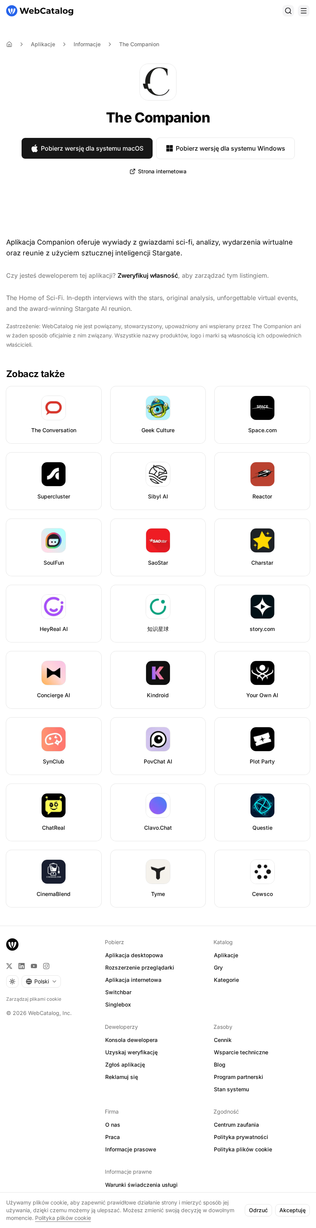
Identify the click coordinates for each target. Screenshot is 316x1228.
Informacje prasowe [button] (130, 1149)
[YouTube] (34, 966)
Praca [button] (112, 1137)
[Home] (9, 44)
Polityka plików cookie (63, 1218)
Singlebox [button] (118, 1004)
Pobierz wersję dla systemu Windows (230, 148)
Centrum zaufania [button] (236, 1124)
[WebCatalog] (12, 944)
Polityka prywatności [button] (241, 1137)
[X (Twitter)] (9, 966)
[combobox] (41, 981)
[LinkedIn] (21, 966)
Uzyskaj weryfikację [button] (131, 1052)
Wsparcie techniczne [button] (241, 1052)
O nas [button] (112, 1124)
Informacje (87, 44)
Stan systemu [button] (231, 1089)
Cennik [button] (223, 1040)
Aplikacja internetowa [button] (133, 979)
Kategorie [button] (226, 979)
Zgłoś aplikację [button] (125, 1064)
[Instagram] (46, 966)
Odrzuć (258, 1210)
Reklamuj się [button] (121, 1077)
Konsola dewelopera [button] (131, 1040)
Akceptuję (292, 1210)
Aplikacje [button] (226, 955)
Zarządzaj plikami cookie (33, 999)
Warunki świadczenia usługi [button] (141, 1184)
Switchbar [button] (118, 992)
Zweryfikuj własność (148, 275)
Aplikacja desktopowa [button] (134, 955)
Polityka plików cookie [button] (243, 1149)
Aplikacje (43, 44)
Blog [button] (219, 1064)
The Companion (139, 44)
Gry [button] (218, 967)
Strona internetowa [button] (162, 171)
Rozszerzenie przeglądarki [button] (139, 967)
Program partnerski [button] (238, 1077)
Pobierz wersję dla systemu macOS (92, 148)
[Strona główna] (39, 11)
